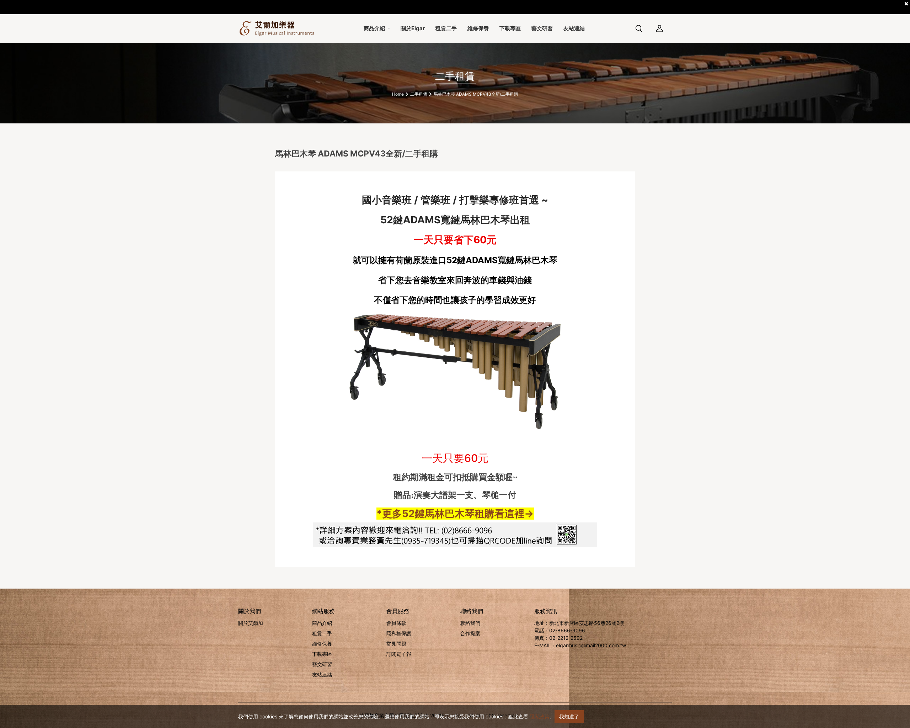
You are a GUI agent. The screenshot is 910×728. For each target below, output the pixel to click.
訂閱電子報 (398, 654)
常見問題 (396, 644)
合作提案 (470, 633)
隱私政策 (540, 716)
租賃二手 (322, 633)
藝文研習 (322, 664)
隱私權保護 (398, 633)
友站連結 (322, 674)
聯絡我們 (470, 623)
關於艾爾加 (250, 623)
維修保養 (322, 644)
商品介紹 (322, 623)
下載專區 (322, 654)
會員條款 (396, 623)
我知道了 (569, 716)
